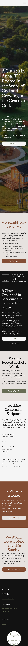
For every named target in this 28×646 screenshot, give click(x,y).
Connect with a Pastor (14, 149)
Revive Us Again (7, 459)
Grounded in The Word (9, 447)
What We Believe (14, 344)
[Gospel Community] (8, 431)
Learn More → (14, 518)
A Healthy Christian (19, 459)
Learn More (14, 339)
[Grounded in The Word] (9, 444)
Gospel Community (7, 434)
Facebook (4, 624)
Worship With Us (14, 391)
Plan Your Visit (14, 144)
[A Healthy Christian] (19, 457)
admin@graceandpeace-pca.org (9, 608)
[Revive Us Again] (7, 457)
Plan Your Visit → (14, 569)
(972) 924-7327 (5, 611)
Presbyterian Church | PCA (8, 598)
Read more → (8, 439)
